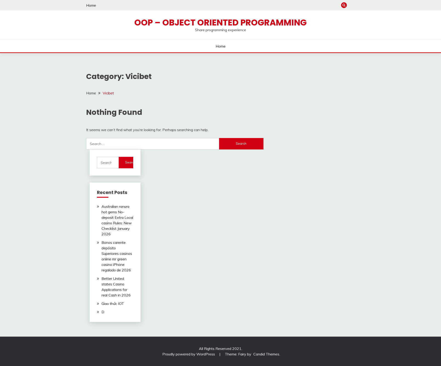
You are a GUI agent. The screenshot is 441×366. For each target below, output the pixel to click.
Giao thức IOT (113, 303)
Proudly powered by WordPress (189, 354)
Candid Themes (266, 354)
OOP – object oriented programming (220, 22)
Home (91, 5)
